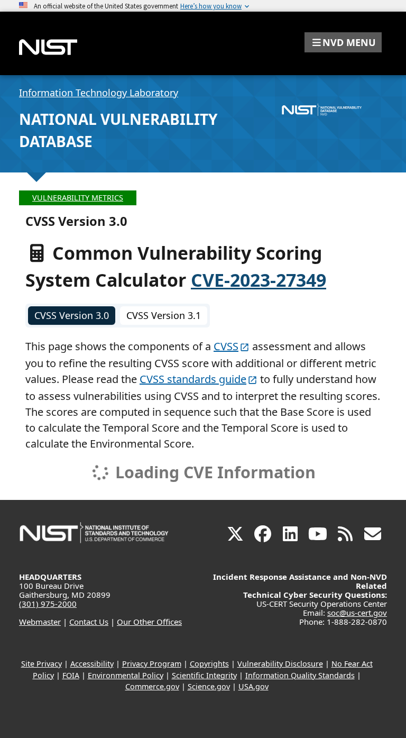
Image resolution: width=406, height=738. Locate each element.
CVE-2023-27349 (258, 280)
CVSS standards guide (193, 379)
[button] (343, 42)
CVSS (226, 346)
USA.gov (253, 686)
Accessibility (92, 664)
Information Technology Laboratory (98, 92)
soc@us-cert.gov (357, 612)
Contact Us (88, 621)
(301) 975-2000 (48, 603)
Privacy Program (151, 664)
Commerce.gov (152, 686)
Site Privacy (41, 664)
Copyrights (209, 664)
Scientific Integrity (204, 675)
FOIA (70, 675)
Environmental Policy (125, 675)
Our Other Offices (149, 621)
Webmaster (40, 621)
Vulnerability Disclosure (280, 664)
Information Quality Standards (300, 675)
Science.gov (209, 686)
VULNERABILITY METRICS (77, 198)
